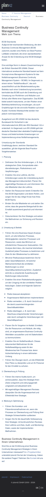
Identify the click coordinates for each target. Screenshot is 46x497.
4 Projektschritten (33, 452)
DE (37, 487)
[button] (43, 6)
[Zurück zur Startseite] (7, 6)
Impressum (14, 477)
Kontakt (33, 458)
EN (42, 487)
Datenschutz (27, 477)
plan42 (5, 477)
